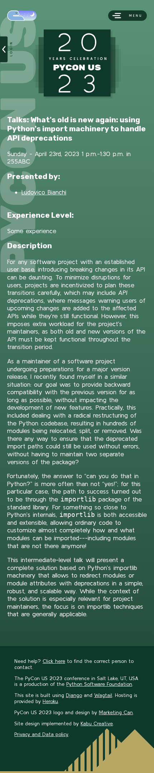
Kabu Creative (97, 723)
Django (74, 695)
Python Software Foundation (99, 684)
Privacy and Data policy (41, 734)
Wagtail (103, 695)
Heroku (50, 701)
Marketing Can (116, 712)
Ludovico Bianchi (43, 192)
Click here (54, 661)
